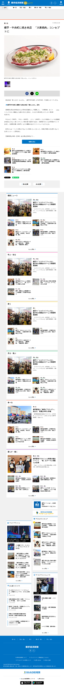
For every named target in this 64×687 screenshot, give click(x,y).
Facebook (51, 3)
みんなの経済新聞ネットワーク (32, 672)
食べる (15, 7)
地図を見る (32, 142)
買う (30, 7)
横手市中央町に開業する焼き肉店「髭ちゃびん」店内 (23, 105)
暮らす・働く (38, 7)
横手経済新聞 (15, 3)
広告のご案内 (48, 660)
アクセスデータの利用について (24, 660)
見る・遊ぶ (23, 7)
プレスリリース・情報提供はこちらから (40, 657)
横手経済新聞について (22, 657)
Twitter (55, 3)
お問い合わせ (38, 660)
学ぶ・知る (48, 7)
